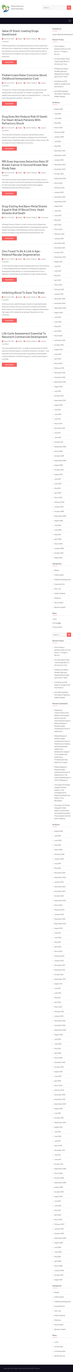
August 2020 (58, 312)
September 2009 (60, 447)
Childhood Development (62, 579)
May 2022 (57, 220)
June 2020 (57, 322)
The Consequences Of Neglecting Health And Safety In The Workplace (62, 795)
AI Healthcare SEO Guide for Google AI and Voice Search (62, 83)
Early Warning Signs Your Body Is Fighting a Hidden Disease (62, 93)
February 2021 (59, 289)
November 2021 (59, 248)
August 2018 (58, 386)
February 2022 (59, 234)
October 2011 (58, 442)
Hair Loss (57, 589)
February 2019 (59, 368)
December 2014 (59, 428)
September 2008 (60, 460)
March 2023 (58, 183)
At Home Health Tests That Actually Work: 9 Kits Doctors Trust (62, 61)
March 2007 (58, 497)
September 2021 (60, 257)
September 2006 (60, 516)
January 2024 (59, 160)
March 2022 (58, 229)
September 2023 (60, 178)
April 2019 (57, 359)
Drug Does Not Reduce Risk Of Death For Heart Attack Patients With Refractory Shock (24, 120)
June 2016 (57, 414)
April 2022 (57, 225)
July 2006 (57, 525)
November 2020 (59, 303)
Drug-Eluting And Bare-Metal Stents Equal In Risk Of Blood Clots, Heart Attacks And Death (24, 210)
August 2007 (58, 474)
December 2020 (59, 299)
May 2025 (57, 146)
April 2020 (57, 331)
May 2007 (57, 488)
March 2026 (58, 127)
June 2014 (57, 437)
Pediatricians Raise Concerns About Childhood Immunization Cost (24, 76)
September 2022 (60, 201)
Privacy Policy (57, 627)
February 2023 (59, 188)
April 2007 (57, 493)
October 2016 (58, 396)
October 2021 (58, 252)
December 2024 (59, 151)
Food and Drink (59, 584)
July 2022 (57, 211)
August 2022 (58, 206)
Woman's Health (60, 607)
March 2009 (58, 451)
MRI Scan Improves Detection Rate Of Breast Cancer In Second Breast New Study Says (25, 165)
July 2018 (57, 391)
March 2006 (58, 544)
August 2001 (58, 558)
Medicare (57, 598)
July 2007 (57, 479)
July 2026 (57, 114)
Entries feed (58, 1346)
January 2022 (59, 238)
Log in (54, 619)
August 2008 (58, 465)
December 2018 (59, 373)
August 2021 (58, 262)
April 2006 (57, 539)
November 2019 (59, 340)
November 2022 (59, 197)
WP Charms (36, 1368)
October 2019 (58, 345)
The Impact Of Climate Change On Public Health (62, 787)
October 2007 (59, 470)
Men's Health (58, 603)
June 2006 (57, 530)
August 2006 (58, 521)
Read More (9, 62)
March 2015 (58, 423)
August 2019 (58, 349)
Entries (56, 623)
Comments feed (59, 1351)
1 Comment (44, 217)
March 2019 (58, 363)
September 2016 (60, 400)
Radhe (20, 39)
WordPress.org (59, 1356)
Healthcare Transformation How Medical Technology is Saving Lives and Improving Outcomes (61, 715)
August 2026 (58, 109)
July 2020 (57, 317)
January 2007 (59, 507)
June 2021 (57, 271)
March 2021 (58, 285)
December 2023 (59, 164)
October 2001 (58, 553)
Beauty (56, 570)
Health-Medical (31, 39)
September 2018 (60, 382)
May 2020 (57, 326)
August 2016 (58, 405)
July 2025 (57, 141)
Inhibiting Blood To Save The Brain (23, 292)
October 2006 (59, 511)
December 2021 (59, 243)
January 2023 (59, 192)
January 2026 (59, 137)
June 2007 (57, 484)
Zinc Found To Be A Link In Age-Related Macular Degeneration (21, 252)
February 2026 (59, 132)
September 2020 (60, 308)
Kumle (27, 1368)
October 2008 (59, 456)
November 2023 (59, 169)
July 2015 (57, 419)
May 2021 (57, 275)
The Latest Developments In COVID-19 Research (62, 777)
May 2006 (57, 534)
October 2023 (59, 174)
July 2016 (57, 410)
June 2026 (57, 118)
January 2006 (59, 548)
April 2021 (57, 280)
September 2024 (60, 155)
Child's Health (59, 575)
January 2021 (58, 294)
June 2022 (57, 215)
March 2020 (58, 336)
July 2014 (57, 433)
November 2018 (59, 377)
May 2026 (57, 123)
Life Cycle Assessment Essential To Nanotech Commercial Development (24, 335)
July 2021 (57, 266)
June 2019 (57, 354)
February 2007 (59, 502)
